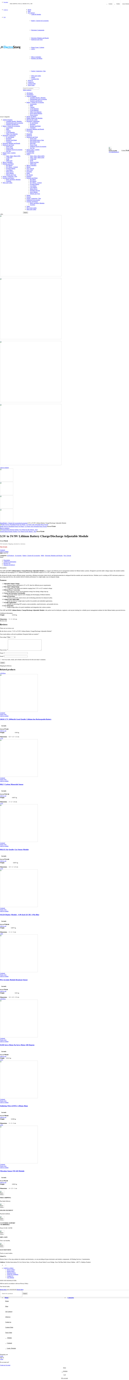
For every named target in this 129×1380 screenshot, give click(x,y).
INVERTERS (30, 151)
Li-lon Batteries (10, 132)
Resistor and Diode (11, 140)
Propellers (29, 171)
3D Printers (30, 93)
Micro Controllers (36, 57)
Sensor (33, 77)
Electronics (30, 130)
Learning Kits (35, 79)
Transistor (9, 142)
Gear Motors (33, 187)
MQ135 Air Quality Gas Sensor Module (14, 849)
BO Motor (33, 179)
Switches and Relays (32, 201)
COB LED (9, 157)
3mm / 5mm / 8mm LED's (37, 156)
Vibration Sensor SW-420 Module (12, 1171)
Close (1, 1356)
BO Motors (9, 165)
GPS (31, 132)
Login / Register (11, 1348)
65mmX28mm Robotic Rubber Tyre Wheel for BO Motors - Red (18, 531)
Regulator (9, 138)
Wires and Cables (36, 76)
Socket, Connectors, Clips (38, 71)
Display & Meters (31, 116)
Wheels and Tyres (11, 175)
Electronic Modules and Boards (40, 38)
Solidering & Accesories (33, 200)
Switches (8, 181)
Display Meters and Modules (34, 118)
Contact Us (10, 1276)
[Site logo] (10, 50)
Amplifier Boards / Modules (14, 121)
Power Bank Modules (36, 113)
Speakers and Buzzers (12, 124)
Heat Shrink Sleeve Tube (37, 140)
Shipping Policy (11, 1273)
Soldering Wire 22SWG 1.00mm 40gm (14, 1106)
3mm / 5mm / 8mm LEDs (13, 156)
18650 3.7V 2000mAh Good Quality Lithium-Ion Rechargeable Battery (25, 719)
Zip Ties (8, 151)
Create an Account (5, 1365)
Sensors (29, 197)
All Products (30, 94)
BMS (7, 129)
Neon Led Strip (34, 162)
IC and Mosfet (10, 137)
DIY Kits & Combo (32, 119)
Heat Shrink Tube (35, 142)
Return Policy (11, 1271)
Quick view (3, 714)
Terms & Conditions (12, 1274)
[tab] (66, 560)
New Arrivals (30, 168)
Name (2, 653)
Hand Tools (9, 146)
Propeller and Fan (35, 190)
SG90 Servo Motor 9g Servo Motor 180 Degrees (17, 1045)
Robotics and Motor (36, 58)
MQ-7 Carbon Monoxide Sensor (11, 784)
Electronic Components (37, 30)
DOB (7, 159)
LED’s (33, 49)
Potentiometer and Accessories (14, 123)
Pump (28, 173)
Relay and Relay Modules (13, 179)
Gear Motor (9, 170)
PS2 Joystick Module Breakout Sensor (14, 980)
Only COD (30, 170)
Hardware (29, 135)
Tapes (28, 206)
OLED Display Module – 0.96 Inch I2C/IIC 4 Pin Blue (19, 915)
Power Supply (34, 115)
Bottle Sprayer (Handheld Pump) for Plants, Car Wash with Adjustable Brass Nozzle (23, 526)
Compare (9, 1343)
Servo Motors (10, 173)
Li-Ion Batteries (34, 108)
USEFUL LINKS (8, 1268)
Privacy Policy (11, 1269)
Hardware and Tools (37, 39)
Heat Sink (33, 143)
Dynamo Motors (10, 168)
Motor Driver (10, 171)
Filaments (29, 134)
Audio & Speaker (36, 14)
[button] (3, 731)
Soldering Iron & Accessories (14, 149)
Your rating (3, 637)
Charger (8, 130)
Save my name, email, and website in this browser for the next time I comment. (24, 659)
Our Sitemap (10, 1277)
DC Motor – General (12, 167)
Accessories (9, 127)
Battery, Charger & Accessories (40, 20)
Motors (28, 167)
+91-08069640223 (114, 152)
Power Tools (9, 148)
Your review (4, 650)
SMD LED (9, 160)
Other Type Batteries (12, 134)
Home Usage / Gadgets (37, 47)
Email (2, 656)
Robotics (29, 176)
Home (1, 523)
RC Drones (30, 175)
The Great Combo (32, 208)
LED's (28, 154)
